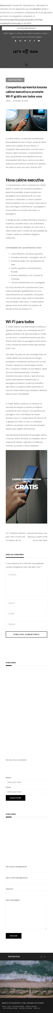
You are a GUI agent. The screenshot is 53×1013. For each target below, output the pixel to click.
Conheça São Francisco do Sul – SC (25, 991)
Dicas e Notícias (15, 80)
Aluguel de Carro (25, 1008)
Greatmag (30, 1003)
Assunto (9, 889)
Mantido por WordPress (11, 1003)
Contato (36, 1008)
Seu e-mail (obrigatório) (16, 877)
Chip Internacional (10, 1008)
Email (8, 787)
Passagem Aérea (18, 1006)
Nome (8, 777)
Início (4, 1006)
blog (9, 1006)
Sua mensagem (13, 900)
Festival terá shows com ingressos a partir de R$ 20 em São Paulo (37, 536)
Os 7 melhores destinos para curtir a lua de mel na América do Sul (16, 536)
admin (8, 101)
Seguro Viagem (31, 1006)
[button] (15, 41)
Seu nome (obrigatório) (16, 866)
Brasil (12, 985)
